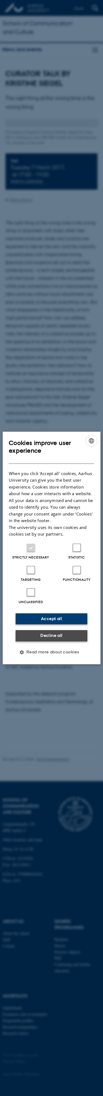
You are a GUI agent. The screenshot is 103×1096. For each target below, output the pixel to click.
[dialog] (51, 548)
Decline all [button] (51, 635)
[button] (51, 652)
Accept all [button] (51, 618)
